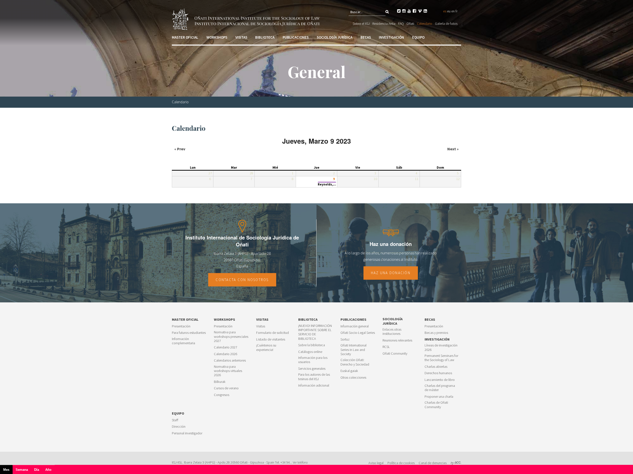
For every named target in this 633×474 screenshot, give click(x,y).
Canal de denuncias (433, 463)
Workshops (216, 37)
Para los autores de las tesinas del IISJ (314, 376)
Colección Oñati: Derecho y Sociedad (354, 362)
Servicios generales (311, 369)
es (444, 11)
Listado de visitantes (270, 339)
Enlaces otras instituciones (392, 331)
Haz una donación (390, 273)
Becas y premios (436, 333)
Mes (8, 471)
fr (456, 11)
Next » (453, 148)
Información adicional (313, 385)
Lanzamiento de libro (440, 380)
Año (48, 470)
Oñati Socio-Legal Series (357, 333)
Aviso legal (376, 463)
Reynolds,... (327, 184)
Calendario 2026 (225, 354)
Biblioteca (264, 37)
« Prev (179, 148)
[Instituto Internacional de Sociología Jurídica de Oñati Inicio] (247, 18)
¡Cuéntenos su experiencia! (266, 347)
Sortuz (345, 339)
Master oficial (185, 37)
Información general (354, 326)
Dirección (178, 426)
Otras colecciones (353, 377)
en (453, 11)
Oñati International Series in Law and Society (353, 349)
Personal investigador (187, 433)
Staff (175, 420)
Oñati (410, 23)
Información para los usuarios (312, 360)
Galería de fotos (446, 23)
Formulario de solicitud (272, 333)
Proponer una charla (439, 397)
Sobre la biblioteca (311, 345)
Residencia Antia (383, 23)
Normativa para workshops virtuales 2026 (228, 371)
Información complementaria (183, 341)
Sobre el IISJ (361, 23)
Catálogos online (310, 352)
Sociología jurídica (334, 37)
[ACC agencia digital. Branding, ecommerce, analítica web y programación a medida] (456, 463)
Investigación (391, 37)
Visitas (241, 37)
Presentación (181, 326)
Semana (22, 470)
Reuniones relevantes (397, 340)
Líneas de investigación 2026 (441, 347)
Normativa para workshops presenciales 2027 (231, 336)
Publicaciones (296, 37)
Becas (366, 37)
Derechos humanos (438, 373)
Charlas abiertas (436, 367)
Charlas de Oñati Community (436, 404)
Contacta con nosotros (242, 279)
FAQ (401, 23)
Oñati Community (395, 353)
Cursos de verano (226, 388)
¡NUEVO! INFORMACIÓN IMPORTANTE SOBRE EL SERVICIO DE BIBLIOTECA (315, 332)
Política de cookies (401, 463)
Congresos (221, 395)
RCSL (386, 347)
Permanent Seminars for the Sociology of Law (441, 358)
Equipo (418, 37)
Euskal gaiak (349, 371)
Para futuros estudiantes (189, 333)
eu (449, 11)
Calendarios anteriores (230, 360)
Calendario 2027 (225, 347)
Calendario (424, 23)
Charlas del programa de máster (440, 388)
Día (36, 470)
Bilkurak (220, 382)
